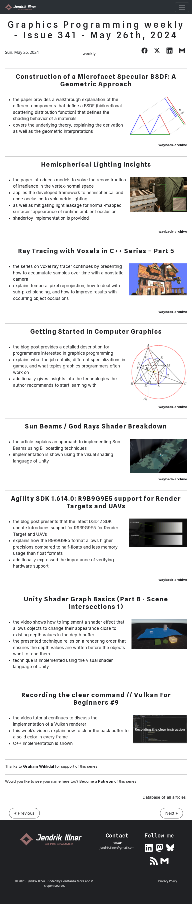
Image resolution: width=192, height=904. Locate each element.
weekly (89, 53)
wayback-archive (172, 145)
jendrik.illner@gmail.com (117, 847)
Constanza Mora (72, 881)
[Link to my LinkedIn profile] (149, 846)
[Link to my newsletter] (164, 859)
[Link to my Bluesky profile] (170, 846)
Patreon (105, 781)
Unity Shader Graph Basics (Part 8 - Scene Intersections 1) (96, 602)
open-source (55, 885)
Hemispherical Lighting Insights (96, 164)
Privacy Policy (167, 881)
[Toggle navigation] (182, 7)
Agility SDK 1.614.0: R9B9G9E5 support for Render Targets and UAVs (96, 502)
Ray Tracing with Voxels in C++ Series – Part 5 (96, 251)
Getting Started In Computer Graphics (96, 331)
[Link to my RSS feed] (154, 859)
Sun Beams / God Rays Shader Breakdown (96, 426)
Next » (171, 813)
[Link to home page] (52, 839)
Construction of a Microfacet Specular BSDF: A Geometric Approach (96, 80)
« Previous (24, 813)
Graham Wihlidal (38, 766)
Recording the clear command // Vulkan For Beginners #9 (96, 698)
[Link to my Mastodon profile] (160, 846)
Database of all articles (164, 797)
